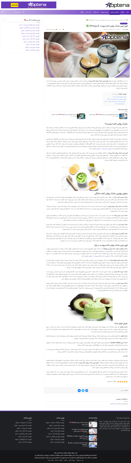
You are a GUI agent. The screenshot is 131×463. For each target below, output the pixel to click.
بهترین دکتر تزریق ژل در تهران (24, 422)
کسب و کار (88, 12)
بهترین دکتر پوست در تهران (104, 149)
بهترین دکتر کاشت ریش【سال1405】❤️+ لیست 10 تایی (64, 115)
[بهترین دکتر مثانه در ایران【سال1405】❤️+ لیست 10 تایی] (93, 424)
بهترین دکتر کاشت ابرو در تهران (30, 36)
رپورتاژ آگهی (72, 460)
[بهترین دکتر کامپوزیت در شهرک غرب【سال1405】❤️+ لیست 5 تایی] (93, 438)
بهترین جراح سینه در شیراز (57, 442)
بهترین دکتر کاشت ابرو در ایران (31, 39)
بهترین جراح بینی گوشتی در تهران (30, 30)
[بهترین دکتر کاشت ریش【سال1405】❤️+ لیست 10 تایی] (81, 116)
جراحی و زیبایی (104, 12)
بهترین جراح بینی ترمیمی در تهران (30, 33)
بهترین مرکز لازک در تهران (32, 50)
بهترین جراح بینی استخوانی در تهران (29, 28)
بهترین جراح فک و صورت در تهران (55, 422)
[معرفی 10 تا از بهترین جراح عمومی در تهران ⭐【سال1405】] (93, 445)
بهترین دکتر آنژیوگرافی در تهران (23, 439)
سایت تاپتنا (127, 421)
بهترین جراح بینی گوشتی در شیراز (55, 436)
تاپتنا (127, 12)
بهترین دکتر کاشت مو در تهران (23, 431)
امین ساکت (124, 29)
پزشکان (122, 12)
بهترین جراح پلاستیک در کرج (56, 434)
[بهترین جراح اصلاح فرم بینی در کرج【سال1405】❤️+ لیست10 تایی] (123, 116)
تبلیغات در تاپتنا (59, 460)
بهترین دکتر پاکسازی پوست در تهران (99, 256)
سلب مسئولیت (80, 460)
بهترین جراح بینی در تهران (32, 47)
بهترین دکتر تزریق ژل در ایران (31, 42)
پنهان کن (115, 94)
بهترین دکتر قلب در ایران (32, 44)
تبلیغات (82, 12)
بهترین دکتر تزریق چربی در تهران (23, 425)
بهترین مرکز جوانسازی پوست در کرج (29, 25)
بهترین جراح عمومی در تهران (56, 425)
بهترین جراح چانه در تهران (57, 439)
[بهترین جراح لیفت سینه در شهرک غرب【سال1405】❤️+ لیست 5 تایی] (93, 431)
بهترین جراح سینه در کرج (57, 431)
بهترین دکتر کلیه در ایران (25, 442)
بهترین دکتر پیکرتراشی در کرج (23, 434)
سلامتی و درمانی (115, 12)
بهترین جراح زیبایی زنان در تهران (55, 428)
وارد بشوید (113, 404)
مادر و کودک (96, 12)
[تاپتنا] (117, 5)
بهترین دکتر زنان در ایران (25, 436)
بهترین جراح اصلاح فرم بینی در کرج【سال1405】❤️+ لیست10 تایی (103, 115)
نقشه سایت (50, 460)
